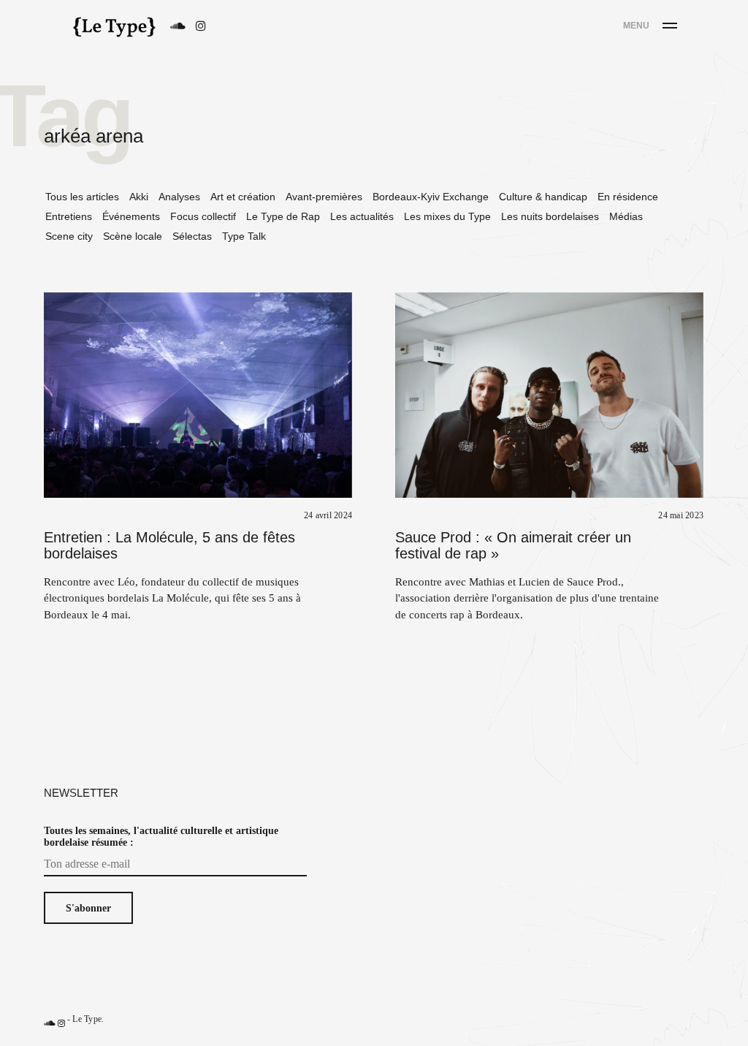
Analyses (179, 196)
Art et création (242, 196)
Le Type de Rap (283, 216)
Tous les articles (82, 196)
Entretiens (68, 216)
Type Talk (244, 236)
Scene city (69, 236)
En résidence (628, 196)
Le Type (87, 1018)
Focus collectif (203, 216)
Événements (131, 216)
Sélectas (192, 236)
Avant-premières (324, 196)
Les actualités (362, 216)
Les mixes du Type (447, 216)
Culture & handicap (543, 196)
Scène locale (132, 236)
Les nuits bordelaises (550, 216)
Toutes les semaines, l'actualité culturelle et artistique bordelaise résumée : (161, 836)
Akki (138, 196)
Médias (626, 216)
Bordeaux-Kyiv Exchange (431, 196)
